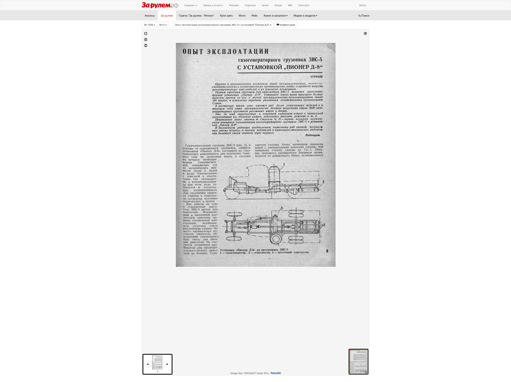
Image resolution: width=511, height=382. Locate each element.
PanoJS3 (276, 372)
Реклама (234, 5)
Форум (278, 5)
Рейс (255, 15)
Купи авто (304, 5)
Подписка (250, 5)
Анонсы (150, 15)
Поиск (365, 15)
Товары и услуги (212, 5)
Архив (265, 5)
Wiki (290, 5)
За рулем (167, 15)
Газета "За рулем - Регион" (196, 15)
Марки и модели (304, 15)
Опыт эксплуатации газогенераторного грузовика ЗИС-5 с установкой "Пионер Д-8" (222, 24)
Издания (189, 5)
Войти (362, 5)
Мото (242, 15)
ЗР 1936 (149, 24)
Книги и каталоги (275, 15)
